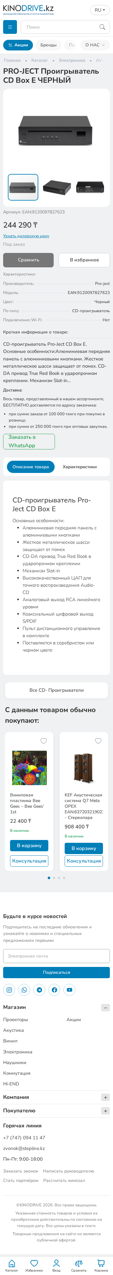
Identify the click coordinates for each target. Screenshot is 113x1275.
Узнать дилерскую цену (26, 236)
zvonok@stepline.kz (24, 1148)
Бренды (48, 45)
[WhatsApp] (24, 990)
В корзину (29, 845)
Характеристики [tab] (80, 467)
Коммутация (16, 1073)
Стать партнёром (20, 1180)
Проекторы (15, 1019)
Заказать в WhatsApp (21, 441)
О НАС (92, 45)
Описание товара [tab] (31, 467)
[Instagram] (9, 990)
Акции (21, 45)
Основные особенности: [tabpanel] (56, 574)
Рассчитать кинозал (64, 1180)
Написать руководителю (68, 1171)
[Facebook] (54, 990)
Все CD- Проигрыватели (57, 690)
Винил (10, 1041)
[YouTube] (69, 990)
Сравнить (28, 260)
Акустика (13, 1030)
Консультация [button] (29, 861)
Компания (16, 1097)
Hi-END (11, 1084)
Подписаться (56, 972)
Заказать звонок (20, 1171)
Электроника (17, 1052)
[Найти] (102, 27)
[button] (101, 97)
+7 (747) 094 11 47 (24, 1138)
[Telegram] (39, 990)
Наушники (14, 1062)
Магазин (14, 1007)
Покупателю (19, 1110)
